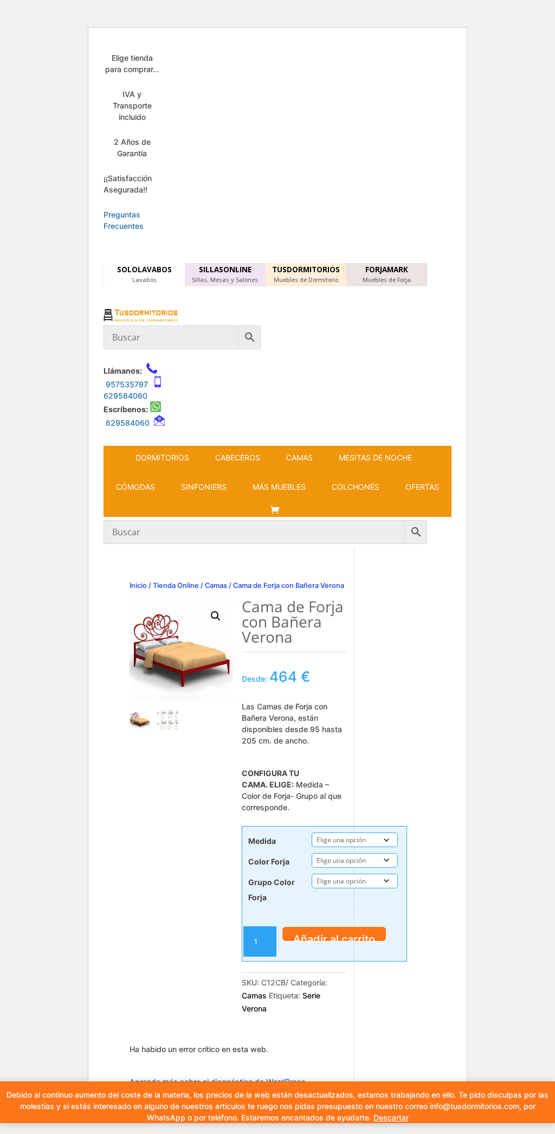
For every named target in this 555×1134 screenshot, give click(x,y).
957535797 (127, 384)
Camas (299, 457)
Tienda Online (176, 585)
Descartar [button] (391, 1117)
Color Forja (268, 861)
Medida (262, 840)
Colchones (355, 486)
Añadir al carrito (334, 937)
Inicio (138, 585)
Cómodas (135, 486)
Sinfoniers (204, 486)
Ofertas (422, 486)
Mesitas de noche (375, 457)
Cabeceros (237, 457)
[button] (215, 616)
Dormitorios (162, 457)
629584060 (125, 395)
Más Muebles (279, 486)
